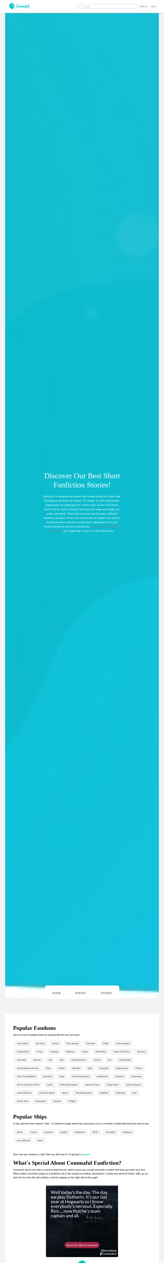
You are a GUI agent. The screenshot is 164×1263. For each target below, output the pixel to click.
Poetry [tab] (80, 993)
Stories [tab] (106, 993)
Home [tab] (56, 993)
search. (87, 1154)
